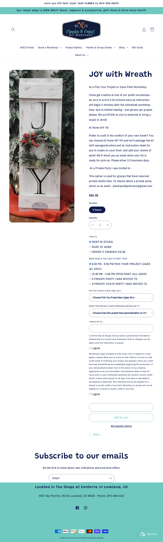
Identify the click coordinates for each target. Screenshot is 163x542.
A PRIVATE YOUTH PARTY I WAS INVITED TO (119, 284)
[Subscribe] (110, 478)
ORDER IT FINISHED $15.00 (108, 252)
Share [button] (96, 434)
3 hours (97, 209)
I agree (96, 348)
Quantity (93, 217)
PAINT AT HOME (102, 247)
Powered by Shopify (95, 538)
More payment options (121, 426)
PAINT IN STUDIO (102, 242)
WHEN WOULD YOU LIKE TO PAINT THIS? (108, 258)
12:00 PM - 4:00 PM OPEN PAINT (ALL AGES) (119, 274)
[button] (13, 29)
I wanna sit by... (96, 321)
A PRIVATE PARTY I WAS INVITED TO (115, 279)
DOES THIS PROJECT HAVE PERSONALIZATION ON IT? (114, 306)
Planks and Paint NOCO (76, 538)
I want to (93, 236)
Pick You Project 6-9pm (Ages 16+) (105, 290)
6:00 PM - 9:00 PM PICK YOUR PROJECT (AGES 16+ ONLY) (119, 266)
